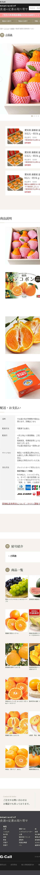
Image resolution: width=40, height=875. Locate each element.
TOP (1, 28)
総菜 (36, 832)
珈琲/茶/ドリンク (24, 837)
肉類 (4, 837)
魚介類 (5, 834)
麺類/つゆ (22, 829)
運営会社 (3, 865)
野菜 (4, 840)
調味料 (21, 840)
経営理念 (14, 865)
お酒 (20, 834)
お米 (4, 829)
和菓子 (5, 845)
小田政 (8, 35)
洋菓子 (5, 842)
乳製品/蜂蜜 (23, 842)
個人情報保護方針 (27, 865)
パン (20, 845)
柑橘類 (12, 28)
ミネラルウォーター (25, 832)
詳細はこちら (31, 421)
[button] (32, 116)
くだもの (6, 28)
